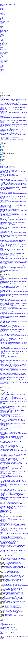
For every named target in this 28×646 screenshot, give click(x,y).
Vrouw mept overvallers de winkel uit (12, 572)
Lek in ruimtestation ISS (9, 602)
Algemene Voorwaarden (5, 636)
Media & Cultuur (4, 30)
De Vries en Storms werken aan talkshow (13, 597)
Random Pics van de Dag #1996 (9, 122)
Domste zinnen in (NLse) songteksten (10, 502)
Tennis (1, 38)
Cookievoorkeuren (23, 636)
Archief (14, 4)
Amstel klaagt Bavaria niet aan (11, 571)
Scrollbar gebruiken (5, 95)
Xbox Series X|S (4, 53)
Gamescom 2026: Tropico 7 (8, 167)
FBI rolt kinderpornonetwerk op (11, 583)
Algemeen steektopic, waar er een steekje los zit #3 (13, 396)
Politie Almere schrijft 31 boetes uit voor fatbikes (13, 183)
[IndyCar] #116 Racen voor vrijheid (10, 432)
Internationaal (3, 16)
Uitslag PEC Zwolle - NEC (8, 166)
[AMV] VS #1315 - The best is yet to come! (12, 473)
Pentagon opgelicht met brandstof (11, 616)
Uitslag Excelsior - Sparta (7, 192)
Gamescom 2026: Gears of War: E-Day (10, 204)
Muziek (1, 26)
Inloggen (2, 5)
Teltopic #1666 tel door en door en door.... (11, 476)
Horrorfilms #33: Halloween (8, 459)
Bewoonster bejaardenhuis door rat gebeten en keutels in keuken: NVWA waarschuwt (12, 238)
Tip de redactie (3, 73)
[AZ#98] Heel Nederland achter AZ (10, 446)
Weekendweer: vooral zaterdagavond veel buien (12, 240)
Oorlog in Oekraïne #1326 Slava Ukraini (11, 416)
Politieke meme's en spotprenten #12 (10, 425)
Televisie (2, 29)
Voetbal (1, 34)
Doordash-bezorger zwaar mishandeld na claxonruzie (13, 99)
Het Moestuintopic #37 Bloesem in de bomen (12, 493)
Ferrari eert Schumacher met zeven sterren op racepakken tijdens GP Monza (12, 254)
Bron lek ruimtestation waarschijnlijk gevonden (14, 594)
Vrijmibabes (4, 511)
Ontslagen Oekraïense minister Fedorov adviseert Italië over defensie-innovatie (13, 233)
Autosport (2, 36)
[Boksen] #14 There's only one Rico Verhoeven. (13, 454)
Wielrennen (2, 39)
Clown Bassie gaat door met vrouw (12, 568)
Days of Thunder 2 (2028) (7, 449)
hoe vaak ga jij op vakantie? (8, 518)
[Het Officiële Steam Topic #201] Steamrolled (12, 503)
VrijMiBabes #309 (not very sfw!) (9, 370)
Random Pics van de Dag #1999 (9, 100)
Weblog (5, 3)
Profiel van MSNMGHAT (6, 555)
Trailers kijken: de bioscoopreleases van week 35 (12, 171)
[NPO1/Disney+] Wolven (7, 507)
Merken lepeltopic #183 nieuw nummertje (11, 537)
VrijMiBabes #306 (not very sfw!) (9, 356)
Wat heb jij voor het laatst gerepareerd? (10, 536)
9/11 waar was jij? (6, 453)
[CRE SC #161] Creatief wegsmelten (10, 412)
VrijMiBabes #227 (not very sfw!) (9, 368)
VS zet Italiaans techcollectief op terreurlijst (11, 494)
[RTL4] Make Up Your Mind (8, 512)
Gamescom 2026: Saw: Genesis (9, 213)
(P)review (3, 157)
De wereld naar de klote (7, 174)
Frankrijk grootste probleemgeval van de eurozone (13, 369)
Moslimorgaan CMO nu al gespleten (12, 590)
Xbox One (2, 51)
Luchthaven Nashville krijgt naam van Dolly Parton (13, 224)
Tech (1, 19)
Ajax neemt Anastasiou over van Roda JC (13, 563)
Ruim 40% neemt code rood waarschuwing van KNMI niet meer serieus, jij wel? (12, 268)
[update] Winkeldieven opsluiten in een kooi (14, 596)
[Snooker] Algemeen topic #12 (9, 492)
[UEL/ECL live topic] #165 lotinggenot (11, 516)
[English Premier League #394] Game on (11, 480)
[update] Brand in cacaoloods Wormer (12, 612)
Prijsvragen (2, 67)
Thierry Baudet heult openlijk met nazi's (11, 444)
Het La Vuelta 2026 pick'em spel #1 (10, 455)
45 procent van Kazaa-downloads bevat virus (14, 598)
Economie (2, 17)
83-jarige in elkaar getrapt (10, 606)
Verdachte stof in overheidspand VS (12, 561)
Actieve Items (13, 3)
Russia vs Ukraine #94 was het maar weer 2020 (12, 405)
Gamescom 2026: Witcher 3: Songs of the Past (12, 249)
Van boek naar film (6, 521)
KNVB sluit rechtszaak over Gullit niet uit (13, 579)
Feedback (2, 71)
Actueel (2, 13)
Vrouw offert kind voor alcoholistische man (13, 618)
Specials (10, 4)
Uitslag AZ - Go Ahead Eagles (8, 176)
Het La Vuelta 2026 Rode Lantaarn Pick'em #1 (12, 458)
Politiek (1, 18)
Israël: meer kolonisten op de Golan (12, 605)
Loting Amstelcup (8, 614)
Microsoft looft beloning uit (10, 564)
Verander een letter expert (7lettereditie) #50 (12, 440)
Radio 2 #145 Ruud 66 (7, 489)
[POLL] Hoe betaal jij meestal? (9, 397)
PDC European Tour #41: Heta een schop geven (13, 499)
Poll (2, 160)
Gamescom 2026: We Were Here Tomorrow (11, 226)
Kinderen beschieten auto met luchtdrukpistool (14, 558)
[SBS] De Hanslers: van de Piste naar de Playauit (13, 433)
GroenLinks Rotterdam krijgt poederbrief (13, 588)
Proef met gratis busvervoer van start (12, 603)
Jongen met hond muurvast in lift (11, 600)
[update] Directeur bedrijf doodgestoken (13, 584)
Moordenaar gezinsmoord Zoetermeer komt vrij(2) (13, 538)
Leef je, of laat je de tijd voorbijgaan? (10, 468)
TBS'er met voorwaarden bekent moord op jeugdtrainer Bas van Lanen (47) (11, 242)
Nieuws (18, 3)
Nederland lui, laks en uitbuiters (9, 541)
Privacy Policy (15, 636)
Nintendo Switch (4, 52)
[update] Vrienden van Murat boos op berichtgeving (16, 585)
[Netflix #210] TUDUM (7, 543)
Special (3, 159)
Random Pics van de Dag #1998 (9, 103)
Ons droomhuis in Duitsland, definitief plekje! (12, 545)
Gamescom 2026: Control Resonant (9, 270)
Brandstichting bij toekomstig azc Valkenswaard (12, 132)
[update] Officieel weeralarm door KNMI (13, 566)
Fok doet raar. (5, 501)
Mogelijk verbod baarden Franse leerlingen (13, 576)
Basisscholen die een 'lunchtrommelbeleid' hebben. (13, 447)
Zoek (8, 3)
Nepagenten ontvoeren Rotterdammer (12, 607)
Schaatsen (2, 40)
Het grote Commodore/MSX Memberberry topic (13, 490)
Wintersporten (3, 42)
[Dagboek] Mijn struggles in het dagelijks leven (12, 394)
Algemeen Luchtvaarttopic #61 (9, 540)
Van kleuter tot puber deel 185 (9, 445)
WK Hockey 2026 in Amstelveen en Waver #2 (12, 524)
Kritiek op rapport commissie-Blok (11, 581)
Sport (1, 32)
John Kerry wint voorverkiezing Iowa (12, 580)
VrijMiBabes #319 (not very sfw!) (9, 102)
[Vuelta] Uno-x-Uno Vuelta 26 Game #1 (11, 460)
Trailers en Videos (4, 60)
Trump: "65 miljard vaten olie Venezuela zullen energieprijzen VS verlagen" (12, 223)
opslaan (2, 98)
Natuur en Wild (5, 510)
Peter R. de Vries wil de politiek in (11, 610)
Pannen (3, 477)
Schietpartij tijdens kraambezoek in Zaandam (14, 593)
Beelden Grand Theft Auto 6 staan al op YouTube (13, 364)
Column (3, 156)
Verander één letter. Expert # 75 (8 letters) (11, 438)
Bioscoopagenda (4, 31)
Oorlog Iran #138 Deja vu (8, 470)
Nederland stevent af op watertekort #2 (11, 431)
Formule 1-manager (4, 45)
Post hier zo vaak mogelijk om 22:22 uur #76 (12, 506)
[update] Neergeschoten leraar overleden (13, 592)
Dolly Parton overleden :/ (8, 542)
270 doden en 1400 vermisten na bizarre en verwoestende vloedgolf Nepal (11, 130)
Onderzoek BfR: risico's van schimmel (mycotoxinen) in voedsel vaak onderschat (10, 208)
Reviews (2, 4)
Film (1, 27)
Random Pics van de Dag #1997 (9, 119)
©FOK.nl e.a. (3, 638)
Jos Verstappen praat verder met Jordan (12, 562)
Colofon (2, 70)
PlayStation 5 (3, 55)
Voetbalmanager (3, 44)
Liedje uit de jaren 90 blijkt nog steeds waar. (12, 410)
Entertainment (3, 23)
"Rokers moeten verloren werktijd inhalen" (14, 611)
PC (0, 48)
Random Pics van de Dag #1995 (9, 133)
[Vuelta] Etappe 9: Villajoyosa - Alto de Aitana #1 (13, 399)
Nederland (2, 14)
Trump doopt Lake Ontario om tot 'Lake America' (13, 117)
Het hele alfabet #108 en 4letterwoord (10, 508)
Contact (2, 69)
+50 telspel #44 (5, 479)
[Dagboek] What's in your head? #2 (10, 475)
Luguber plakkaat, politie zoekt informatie (11, 419)
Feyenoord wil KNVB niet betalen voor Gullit (14, 601)
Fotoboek (2, 66)
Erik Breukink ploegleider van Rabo (12, 589)
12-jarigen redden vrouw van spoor (12, 570)
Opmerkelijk (3, 22)
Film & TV (2, 56)
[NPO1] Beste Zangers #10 (8, 457)
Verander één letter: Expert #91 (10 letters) (11, 436)
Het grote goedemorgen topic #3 (9, 403)
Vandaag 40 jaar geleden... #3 (9, 505)
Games (1, 47)
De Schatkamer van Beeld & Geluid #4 (11, 462)
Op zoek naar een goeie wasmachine (10, 495)
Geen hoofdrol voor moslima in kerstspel (13, 615)
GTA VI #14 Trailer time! (8, 523)
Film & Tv (3, 150)
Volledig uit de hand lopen (8, 434)
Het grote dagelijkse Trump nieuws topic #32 (12, 409)
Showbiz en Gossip (4, 21)
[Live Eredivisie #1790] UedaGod (10, 411)
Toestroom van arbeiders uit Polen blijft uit (13, 587)
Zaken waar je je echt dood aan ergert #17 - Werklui (14, 549)
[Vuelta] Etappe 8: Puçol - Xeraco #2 (10, 418)
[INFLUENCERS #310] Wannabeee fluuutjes (12, 398)
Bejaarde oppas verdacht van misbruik (12, 574)
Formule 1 (2, 35)
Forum (1, 3)
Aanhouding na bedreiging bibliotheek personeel (15, 575)
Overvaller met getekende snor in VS (12, 609)
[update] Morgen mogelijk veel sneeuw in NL (14, 567)
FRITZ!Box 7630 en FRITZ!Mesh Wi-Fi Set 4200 (13, 261)
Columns (22, 3)
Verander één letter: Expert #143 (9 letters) (11, 437)
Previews (6, 4)
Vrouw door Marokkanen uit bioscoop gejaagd (14, 559)
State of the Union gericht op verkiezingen (13, 577)
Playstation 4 (3, 49)
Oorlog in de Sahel (6, 429)
